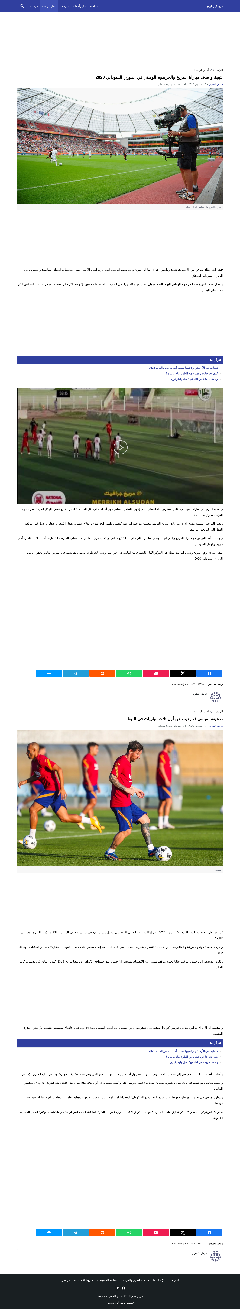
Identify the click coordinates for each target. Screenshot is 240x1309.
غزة (36, 6)
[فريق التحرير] (215, 697)
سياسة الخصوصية (107, 1280)
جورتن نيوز (214, 6)
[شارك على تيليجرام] (76, 673)
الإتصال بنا (158, 1280)
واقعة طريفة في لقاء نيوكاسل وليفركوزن (194, 379)
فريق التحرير (216, 84)
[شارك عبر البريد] (156, 673)
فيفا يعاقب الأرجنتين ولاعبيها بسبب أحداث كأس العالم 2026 (183, 367)
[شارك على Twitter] (183, 673)
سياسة (94, 6)
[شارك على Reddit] (102, 673)
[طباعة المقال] (49, 673)
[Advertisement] (120, 39)
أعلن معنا (174, 1280)
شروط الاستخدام (83, 1280)
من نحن (65, 1280)
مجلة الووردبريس (116, 1302)
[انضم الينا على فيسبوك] (123, 1288)
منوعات (64, 6)
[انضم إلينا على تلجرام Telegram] (117, 1288)
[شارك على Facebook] (209, 673)
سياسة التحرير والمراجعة (135, 1280)
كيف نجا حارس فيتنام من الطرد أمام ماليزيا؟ (192, 373)
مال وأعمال (79, 6)
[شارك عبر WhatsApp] (129, 673)
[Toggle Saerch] (22, 6)
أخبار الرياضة (49, 6)
